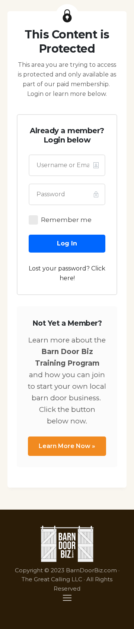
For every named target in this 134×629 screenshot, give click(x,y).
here (67, 278)
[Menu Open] (67, 598)
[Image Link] (67, 544)
